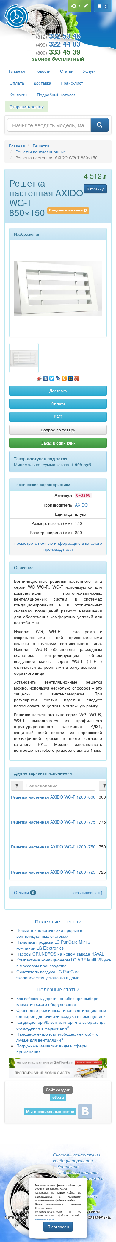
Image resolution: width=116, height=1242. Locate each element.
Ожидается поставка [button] (66, 210)
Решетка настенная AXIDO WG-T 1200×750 (53, 847)
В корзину (95, 188)
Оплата (17, 83)
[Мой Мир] (71, 377)
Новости (43, 71)
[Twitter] (52, 377)
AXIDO (81, 505)
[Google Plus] (77, 377)
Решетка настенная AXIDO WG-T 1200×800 (53, 797)
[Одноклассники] (64, 377)
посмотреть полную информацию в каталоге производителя (58, 546)
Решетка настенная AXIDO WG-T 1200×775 (53, 822)
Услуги (89, 71)
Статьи (66, 71)
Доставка (42, 83)
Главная (17, 71)
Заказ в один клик (58, 443)
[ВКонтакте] (46, 377)
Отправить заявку (27, 106)
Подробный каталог (56, 95)
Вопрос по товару (58, 430)
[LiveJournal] (58, 377)
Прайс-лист (72, 83)
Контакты (18, 95)
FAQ (58, 417)
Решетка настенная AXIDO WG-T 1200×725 (53, 872)
